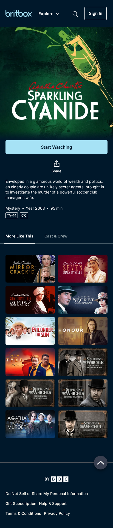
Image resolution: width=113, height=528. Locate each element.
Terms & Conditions (23, 513)
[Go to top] (101, 462)
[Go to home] (56, 479)
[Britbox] (18, 13)
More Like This (19, 236)
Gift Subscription (20, 503)
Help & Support (53, 503)
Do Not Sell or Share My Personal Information (46, 493)
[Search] (75, 13)
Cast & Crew (55, 236)
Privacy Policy (57, 513)
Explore (45, 14)
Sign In (95, 13)
